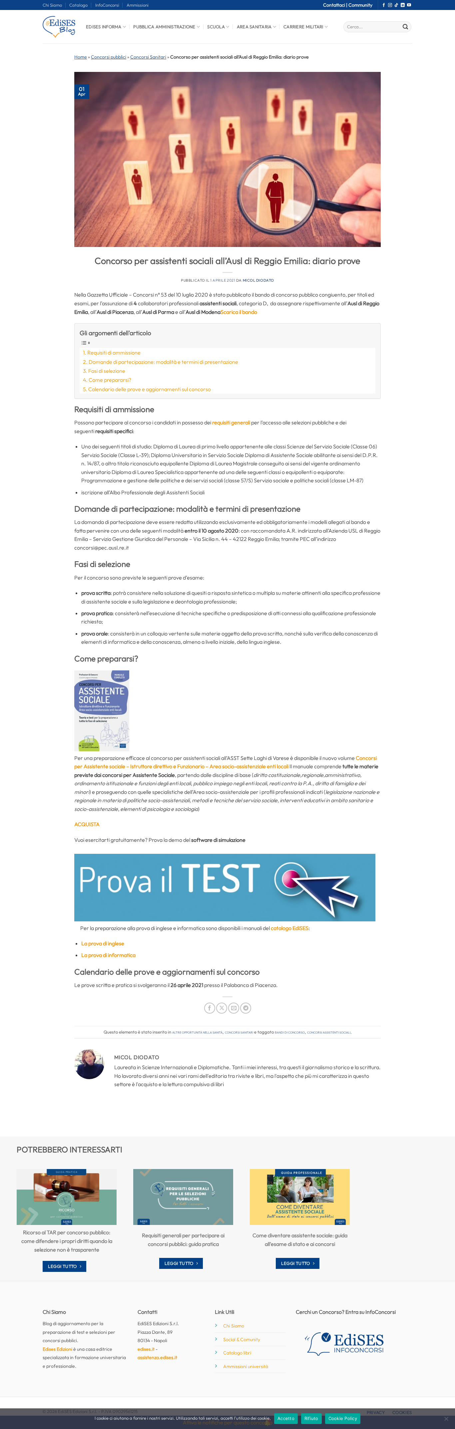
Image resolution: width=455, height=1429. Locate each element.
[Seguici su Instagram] (390, 5)
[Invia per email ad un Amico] (233, 1008)
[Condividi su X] (221, 1008)
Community (360, 5)
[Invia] (405, 27)
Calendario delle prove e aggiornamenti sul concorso (149, 389)
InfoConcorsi (107, 5)
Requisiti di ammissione (114, 352)
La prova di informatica (108, 955)
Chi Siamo (52, 5)
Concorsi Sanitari (148, 57)
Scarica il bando (239, 312)
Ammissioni (138, 5)
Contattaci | (335, 5)
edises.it (146, 1349)
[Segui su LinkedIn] (403, 5)
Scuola (216, 26)
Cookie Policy (342, 1418)
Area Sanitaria (254, 26)
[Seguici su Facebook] (384, 5)
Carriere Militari (303, 26)
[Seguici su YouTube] (409, 5)
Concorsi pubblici (108, 57)
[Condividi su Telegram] (245, 1008)
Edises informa (104, 26)
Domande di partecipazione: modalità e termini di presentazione (163, 361)
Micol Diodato (258, 280)
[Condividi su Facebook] (209, 1008)
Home (80, 57)
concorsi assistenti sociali (328, 1032)
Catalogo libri (237, 1353)
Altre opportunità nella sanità (197, 1032)
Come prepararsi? (110, 379)
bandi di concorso (290, 1032)
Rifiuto (311, 1418)
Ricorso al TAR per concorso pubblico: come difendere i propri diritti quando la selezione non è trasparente (66, 1241)
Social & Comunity (241, 1339)
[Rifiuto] (446, 1420)
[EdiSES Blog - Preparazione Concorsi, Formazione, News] (59, 26)
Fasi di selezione (106, 370)
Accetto (285, 1418)
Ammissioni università (245, 1366)
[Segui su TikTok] (396, 5)
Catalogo (78, 5)
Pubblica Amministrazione (164, 26)
